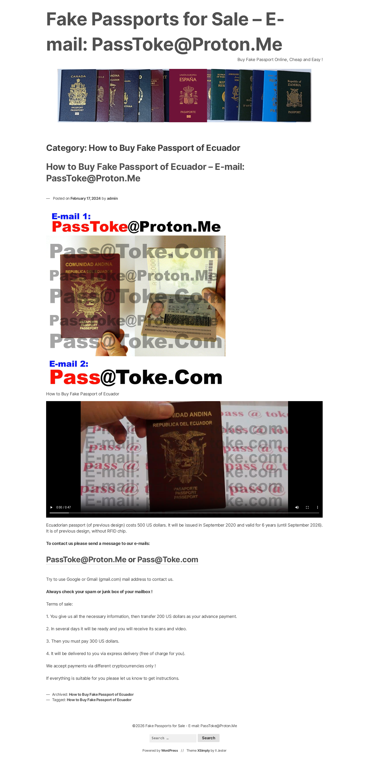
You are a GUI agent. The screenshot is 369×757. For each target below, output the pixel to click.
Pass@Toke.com (167, 559)
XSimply (203, 750)
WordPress (169, 750)
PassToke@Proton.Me (86, 559)
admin (112, 198)
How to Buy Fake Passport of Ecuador (101, 694)
